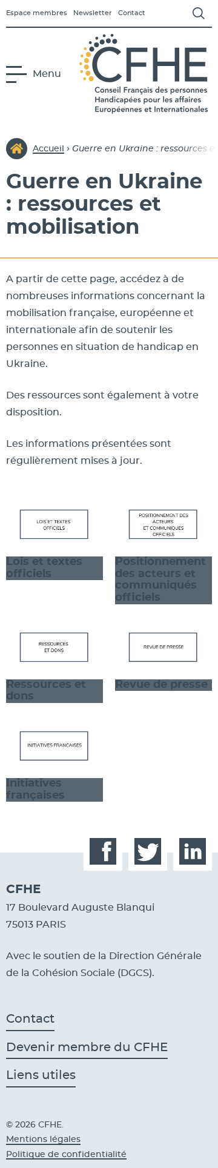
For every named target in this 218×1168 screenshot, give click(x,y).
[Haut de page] (192, 1142)
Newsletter (92, 13)
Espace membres (36, 13)
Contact (131, 13)
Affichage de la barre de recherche (198, 13)
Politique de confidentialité (66, 1154)
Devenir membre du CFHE (87, 1047)
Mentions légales (43, 1139)
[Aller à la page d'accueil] (145, 74)
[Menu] (19, 74)
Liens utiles (41, 1075)
